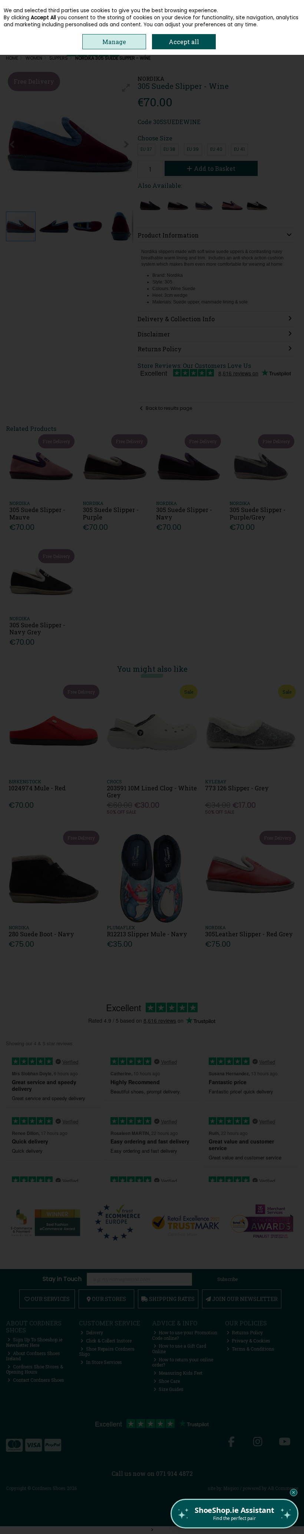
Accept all (184, 42)
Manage (114, 42)
